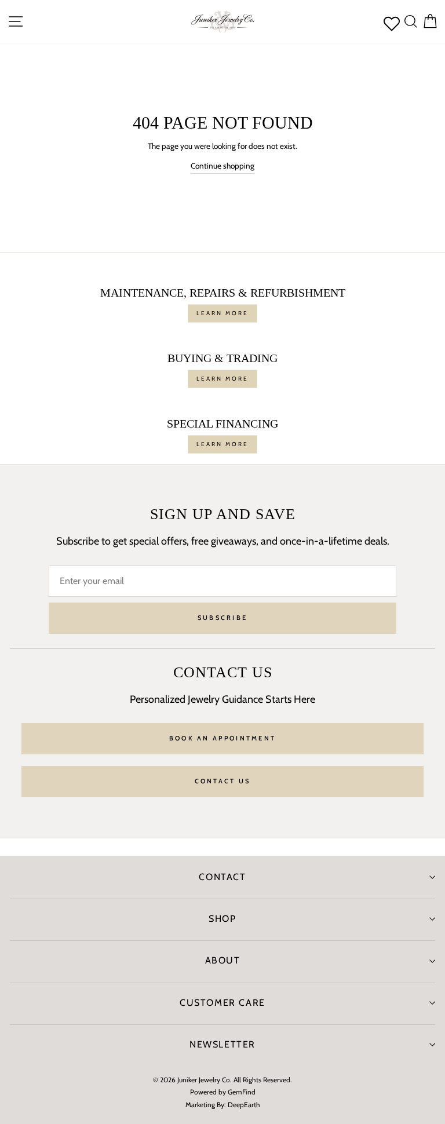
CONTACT (222, 876)
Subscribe (223, 618)
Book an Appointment (222, 738)
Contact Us (223, 781)
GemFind (242, 1091)
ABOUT (222, 960)
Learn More (222, 313)
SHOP (222, 918)
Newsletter (222, 1044)
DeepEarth (244, 1104)
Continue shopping (222, 165)
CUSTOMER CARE (222, 1002)
